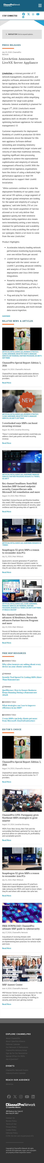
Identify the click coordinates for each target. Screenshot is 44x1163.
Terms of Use (11, 1124)
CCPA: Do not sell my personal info (20, 1136)
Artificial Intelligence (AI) (12, 352)
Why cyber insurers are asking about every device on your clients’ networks (21, 665)
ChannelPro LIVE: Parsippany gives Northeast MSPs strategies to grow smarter (20, 817)
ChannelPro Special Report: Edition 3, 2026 (21, 364)
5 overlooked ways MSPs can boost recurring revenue (19, 424)
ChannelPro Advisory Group (16, 1050)
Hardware (6, 316)
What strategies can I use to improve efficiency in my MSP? (19, 706)
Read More (6, 382)
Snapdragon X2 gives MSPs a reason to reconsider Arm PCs (20, 551)
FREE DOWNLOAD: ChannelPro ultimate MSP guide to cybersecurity (21, 927)
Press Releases (11, 45)
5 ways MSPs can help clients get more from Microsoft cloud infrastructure (19, 719)
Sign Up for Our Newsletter (16, 1053)
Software (6, 358)
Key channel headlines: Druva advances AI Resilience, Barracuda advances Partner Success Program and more (20, 619)
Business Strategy (31, 352)
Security (38, 356)
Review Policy (11, 1121)
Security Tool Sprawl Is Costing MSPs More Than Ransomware (22, 678)
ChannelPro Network (22, 369)
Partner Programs (27, 356)
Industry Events (22, 354)
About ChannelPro (13, 1038)
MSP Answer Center (12, 984)
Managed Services (9, 606)
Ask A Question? (12, 1059)
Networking (14, 356)
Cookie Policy (11, 1130)
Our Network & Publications (17, 1047)
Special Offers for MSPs (15, 1056)
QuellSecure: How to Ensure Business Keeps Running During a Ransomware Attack (19, 692)
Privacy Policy (11, 1127)
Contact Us (10, 1118)
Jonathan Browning (22, 430)
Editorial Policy (12, 1133)
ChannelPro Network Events (17, 1070)
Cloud (4, 354)
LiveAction (7, 73)
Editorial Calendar (13, 1044)
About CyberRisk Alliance (15, 1041)
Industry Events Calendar (16, 1073)
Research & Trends (32, 477)
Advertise (9, 1084)
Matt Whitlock (20, 496)
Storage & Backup (9, 610)
